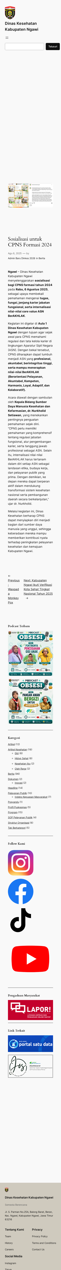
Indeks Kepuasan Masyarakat (31, 796)
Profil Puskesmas (17, 807)
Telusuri (52, 46)
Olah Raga (20, 768)
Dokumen (13, 779)
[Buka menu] (7, 38)
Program (12, 812)
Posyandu (13, 801)
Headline (13, 787)
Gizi (17, 753)
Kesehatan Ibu (22, 763)
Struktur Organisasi (18, 822)
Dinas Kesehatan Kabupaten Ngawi (29, 1197)
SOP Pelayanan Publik (20, 817)
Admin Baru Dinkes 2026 (21, 258)
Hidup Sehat (21, 758)
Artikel (11, 744)
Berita (42, 258)
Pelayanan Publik (17, 793)
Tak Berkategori (17, 827)
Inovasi (19, 782)
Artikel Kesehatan (17, 749)
